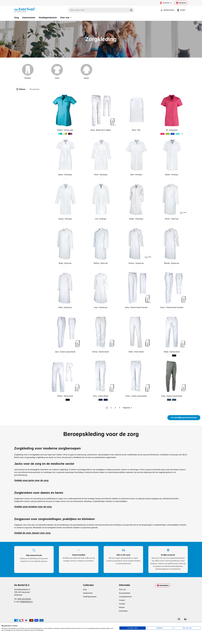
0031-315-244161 (24, 599)
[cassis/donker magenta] (70, 134)
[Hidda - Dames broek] (171, 332)
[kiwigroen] (167, 134)
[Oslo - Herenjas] (136, 155)
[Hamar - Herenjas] (65, 199)
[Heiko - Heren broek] (136, 332)
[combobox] (101, 10)
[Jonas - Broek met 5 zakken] (100, 110)
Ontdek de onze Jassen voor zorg (32, 533)
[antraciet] (100, 400)
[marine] (106, 400)
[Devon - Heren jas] (171, 199)
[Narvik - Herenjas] (171, 155)
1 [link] (106, 408)
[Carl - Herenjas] (100, 199)
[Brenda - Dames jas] (171, 243)
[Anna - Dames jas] (100, 288)
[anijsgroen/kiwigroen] (65, 134)
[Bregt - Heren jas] (65, 243)
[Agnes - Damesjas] (65, 155)
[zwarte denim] (169, 400)
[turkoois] (60, 134)
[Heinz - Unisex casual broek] (136, 376)
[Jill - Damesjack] (171, 110)
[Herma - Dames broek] (100, 332)
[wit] (100, 134)
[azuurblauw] (177, 134)
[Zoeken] (131, 10)
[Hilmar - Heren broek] (65, 376)
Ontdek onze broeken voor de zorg (33, 506)
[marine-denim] (174, 400)
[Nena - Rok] (136, 110)
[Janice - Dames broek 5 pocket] (171, 288)
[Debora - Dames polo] (65, 110)
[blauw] (172, 134)
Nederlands (166, 3)
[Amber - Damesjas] (136, 199)
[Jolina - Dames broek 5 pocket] (136, 288)
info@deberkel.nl (26, 602)
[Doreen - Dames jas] (136, 243)
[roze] (162, 134)
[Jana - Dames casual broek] (65, 332)
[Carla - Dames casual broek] (171, 376)
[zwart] (174, 355)
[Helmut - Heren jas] (100, 243)
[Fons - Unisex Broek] (100, 376)
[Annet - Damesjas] (100, 155)
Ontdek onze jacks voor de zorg (31, 480)
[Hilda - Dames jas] (65, 288)
